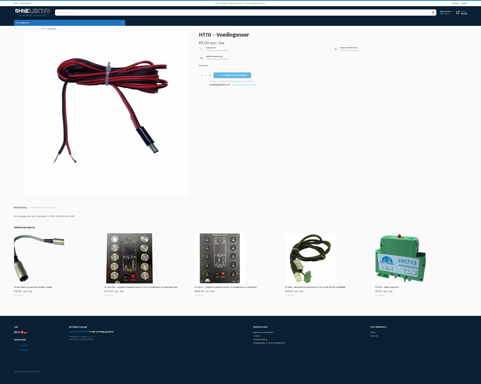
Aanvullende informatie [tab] (43, 207)
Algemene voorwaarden (263, 332)
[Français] (22, 332)
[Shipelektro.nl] (32, 12)
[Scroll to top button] (475, 378)
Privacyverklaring (260, 339)
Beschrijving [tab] (20, 207)
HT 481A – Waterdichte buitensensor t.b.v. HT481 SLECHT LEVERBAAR (315, 287)
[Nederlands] (15, 332)
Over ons (455, 3)
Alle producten (26, 3)
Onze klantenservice (79, 332)
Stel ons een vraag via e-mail (244, 85)
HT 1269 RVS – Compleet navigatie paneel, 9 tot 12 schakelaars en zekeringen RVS (140, 287)
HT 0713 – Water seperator (387, 287)
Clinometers (24, 29)
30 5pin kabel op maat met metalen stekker (33, 287)
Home (16, 3)
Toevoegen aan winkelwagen (234, 75)
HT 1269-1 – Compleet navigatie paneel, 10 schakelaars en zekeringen (226, 287)
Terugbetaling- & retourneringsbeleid (269, 343)
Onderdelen (35, 29)
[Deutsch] (25, 332)
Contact (464, 3)
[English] (18, 332)
